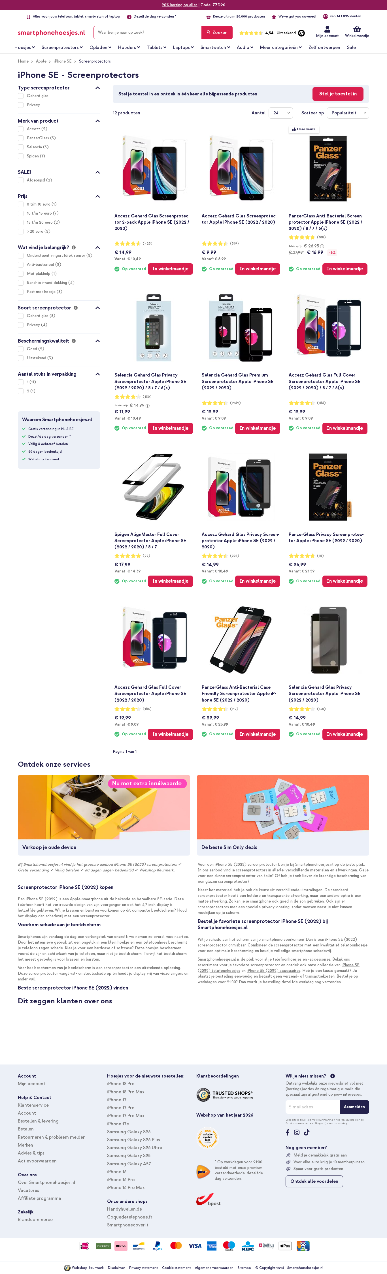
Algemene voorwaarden (214, 1268)
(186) (321, 403)
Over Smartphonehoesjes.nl (46, 1182)
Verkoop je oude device (49, 847)
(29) (146, 556)
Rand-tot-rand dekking (47, 282)
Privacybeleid (349, 1119)
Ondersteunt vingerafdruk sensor (56, 255)
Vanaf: (127, 258)
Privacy (33, 104)
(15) (320, 556)
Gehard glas (37, 95)
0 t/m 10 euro (39, 204)
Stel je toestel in (338, 94)
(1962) (235, 403)
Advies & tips (31, 1153)
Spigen (33, 156)
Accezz (34, 129)
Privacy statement (143, 1268)
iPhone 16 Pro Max (126, 1187)
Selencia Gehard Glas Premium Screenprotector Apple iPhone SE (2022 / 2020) (237, 381)
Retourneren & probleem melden (52, 1137)
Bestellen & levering (38, 1121)
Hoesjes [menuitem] (22, 47)
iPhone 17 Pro (121, 1108)
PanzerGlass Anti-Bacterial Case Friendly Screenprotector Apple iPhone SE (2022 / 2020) (239, 694)
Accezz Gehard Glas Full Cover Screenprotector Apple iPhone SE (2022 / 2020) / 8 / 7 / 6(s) (324, 381)
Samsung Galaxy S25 (128, 1155)
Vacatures (28, 1190)
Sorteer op (312, 113)
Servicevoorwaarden (297, 1123)
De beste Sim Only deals (229, 847)
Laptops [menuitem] (181, 47)
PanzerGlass (38, 138)
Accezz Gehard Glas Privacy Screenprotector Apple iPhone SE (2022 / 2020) (241, 541)
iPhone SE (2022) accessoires (273, 970)
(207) (234, 556)
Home (23, 61)
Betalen (26, 1129)
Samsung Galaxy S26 (129, 1132)
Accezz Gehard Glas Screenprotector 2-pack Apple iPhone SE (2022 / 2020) (152, 222)
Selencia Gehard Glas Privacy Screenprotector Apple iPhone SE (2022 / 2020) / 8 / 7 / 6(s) (150, 381)
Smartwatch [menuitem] (213, 47)
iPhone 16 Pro (121, 1180)
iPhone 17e (118, 1124)
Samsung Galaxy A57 (129, 1164)
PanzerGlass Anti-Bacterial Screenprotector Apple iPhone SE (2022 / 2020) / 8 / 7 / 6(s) (326, 222)
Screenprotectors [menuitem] (60, 47)
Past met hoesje (42, 291)
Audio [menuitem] (243, 47)
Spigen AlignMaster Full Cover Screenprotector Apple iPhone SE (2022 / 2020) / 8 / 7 (150, 541)
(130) (147, 397)
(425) (147, 243)
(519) (234, 243)
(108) (321, 237)
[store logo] (51, 31)
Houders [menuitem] (127, 47)
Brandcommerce (35, 1219)
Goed (32, 349)
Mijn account (327, 35)
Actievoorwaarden (37, 1161)
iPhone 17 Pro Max (125, 1116)
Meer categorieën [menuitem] (279, 47)
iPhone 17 (116, 1100)
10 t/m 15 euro (40, 213)
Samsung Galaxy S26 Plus (133, 1140)
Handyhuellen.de (124, 1209)
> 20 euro (35, 231)
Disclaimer (116, 1268)
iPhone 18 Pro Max (125, 1092)
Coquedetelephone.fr (129, 1217)
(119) (234, 709)
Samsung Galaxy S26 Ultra (134, 1148)
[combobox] (163, 32)
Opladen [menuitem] (98, 47)
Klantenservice (33, 1105)
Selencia (35, 147)
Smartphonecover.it (127, 1225)
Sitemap (244, 1268)
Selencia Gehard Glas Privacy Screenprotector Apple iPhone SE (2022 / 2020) (324, 694)
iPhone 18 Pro (121, 1084)
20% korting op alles (179, 5)
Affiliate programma (39, 1198)
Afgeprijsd (36, 180)
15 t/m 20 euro (40, 222)
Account (27, 1113)
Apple (41, 61)
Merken (25, 1145)
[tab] (59, 87)
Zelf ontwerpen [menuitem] (324, 47)
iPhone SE (63, 61)
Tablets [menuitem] (154, 47)
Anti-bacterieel (41, 264)
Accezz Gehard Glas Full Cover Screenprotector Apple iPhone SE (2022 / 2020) (150, 694)
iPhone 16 (117, 1172)
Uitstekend (37, 358)
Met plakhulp (39, 273)
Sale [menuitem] (351, 47)
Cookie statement (176, 1268)
